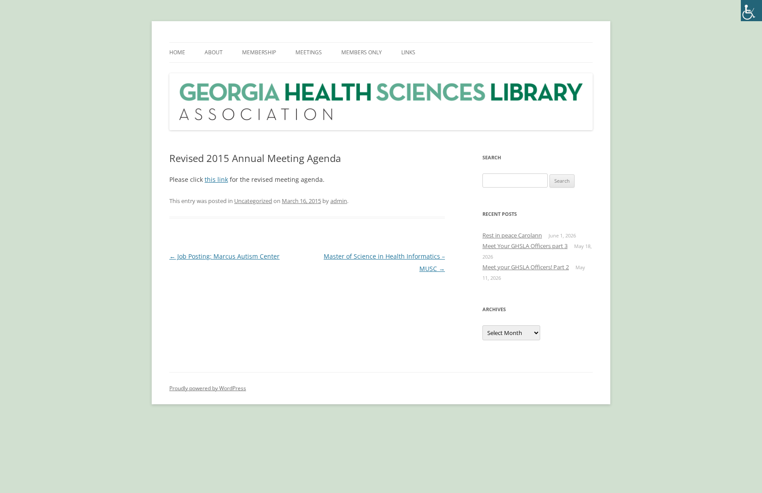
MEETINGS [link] (308, 52)
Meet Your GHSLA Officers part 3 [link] (525, 246)
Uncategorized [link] (253, 201)
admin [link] (338, 201)
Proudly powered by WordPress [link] (207, 388)
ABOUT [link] (214, 52)
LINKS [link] (408, 52)
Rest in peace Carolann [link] (512, 235)
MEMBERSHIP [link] (259, 52)
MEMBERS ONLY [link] (361, 52)
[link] (751, 10)
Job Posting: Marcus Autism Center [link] (224, 256)
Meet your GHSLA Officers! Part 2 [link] (525, 267)
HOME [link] (177, 52)
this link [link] (216, 179)
